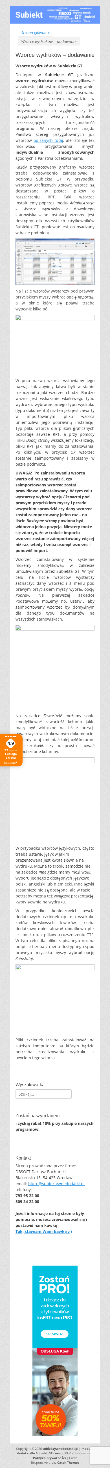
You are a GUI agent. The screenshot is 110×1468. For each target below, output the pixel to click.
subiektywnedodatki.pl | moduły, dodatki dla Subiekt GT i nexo (55, 1450)
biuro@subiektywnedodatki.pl (56, 1183)
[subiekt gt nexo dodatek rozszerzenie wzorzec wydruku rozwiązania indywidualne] (55, 22)
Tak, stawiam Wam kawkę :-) (44, 1231)
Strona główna (35, 32)
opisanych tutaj (48, 140)
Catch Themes (68, 1462)
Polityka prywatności (49, 1458)
